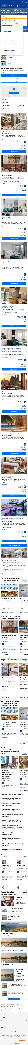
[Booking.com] (4, 2)
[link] (6, 106)
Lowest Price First (14, 78)
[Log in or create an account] (22, 2)
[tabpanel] (12, 40)
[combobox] (14, 17)
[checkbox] (19, 33)
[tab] (7, 23)
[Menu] (26, 2)
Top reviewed (14, 83)
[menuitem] (4, 5)
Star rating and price (14, 81)
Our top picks (14, 75)
